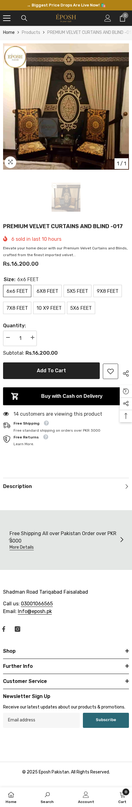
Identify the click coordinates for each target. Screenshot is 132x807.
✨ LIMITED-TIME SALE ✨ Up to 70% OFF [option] (66, 3)
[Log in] (107, 14)
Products (31, 28)
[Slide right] (121, 536)
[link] (110, 367)
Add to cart (51, 367)
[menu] (6, 14)
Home (9, 28)
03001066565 (37, 600)
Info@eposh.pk (35, 608)
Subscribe (106, 716)
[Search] (24, 14)
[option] (66, 103)
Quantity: (14, 322)
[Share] (123, 368)
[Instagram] (17, 625)
